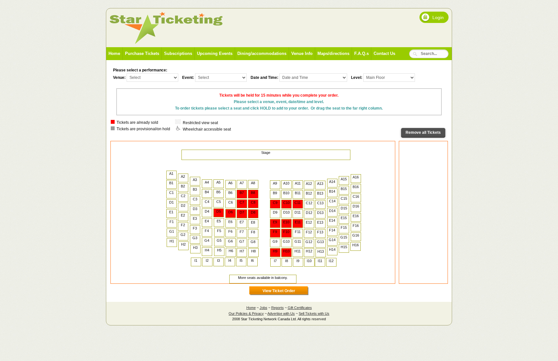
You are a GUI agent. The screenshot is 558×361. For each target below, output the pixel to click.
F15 (344, 227)
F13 (320, 232)
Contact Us (384, 53)
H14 (332, 249)
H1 (172, 241)
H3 (195, 248)
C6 (230, 202)
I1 (195, 260)
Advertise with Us (281, 313)
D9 (275, 212)
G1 (171, 231)
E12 (309, 222)
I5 (241, 260)
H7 (242, 251)
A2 (183, 176)
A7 (242, 183)
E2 (183, 215)
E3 (195, 218)
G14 (332, 240)
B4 (207, 192)
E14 (332, 220)
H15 (344, 247)
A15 (344, 179)
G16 (355, 235)
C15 (344, 198)
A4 (207, 182)
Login (438, 17)
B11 (298, 193)
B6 (230, 193)
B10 (286, 193)
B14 (332, 191)
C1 (171, 193)
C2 (183, 196)
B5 (218, 192)
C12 (309, 203)
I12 (331, 261)
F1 (172, 222)
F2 (183, 225)
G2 (183, 235)
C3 (195, 199)
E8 (253, 222)
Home (114, 53)
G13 (320, 242)
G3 (194, 238)
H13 (320, 251)
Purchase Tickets (142, 53)
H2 (183, 244)
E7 (242, 222)
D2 (183, 205)
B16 (356, 187)
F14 (332, 230)
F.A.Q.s (361, 53)
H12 (309, 251)
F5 (219, 231)
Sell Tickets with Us (314, 313)
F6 (230, 231)
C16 (356, 196)
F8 (253, 232)
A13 (320, 184)
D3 (195, 209)
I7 (275, 261)
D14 (332, 211)
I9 (297, 261)
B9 (275, 193)
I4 (229, 260)
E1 (171, 212)
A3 (195, 180)
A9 (275, 183)
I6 (252, 260)
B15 (344, 189)
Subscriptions (178, 53)
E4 (207, 221)
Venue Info (302, 53)
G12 (308, 242)
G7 (241, 241)
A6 (230, 183)
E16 (356, 216)
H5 (219, 250)
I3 (218, 260)
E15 (344, 218)
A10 (286, 183)
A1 (171, 173)
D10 (286, 212)
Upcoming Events (214, 53)
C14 (332, 201)
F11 (298, 232)
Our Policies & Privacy (246, 313)
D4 (207, 211)
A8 (253, 183)
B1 (171, 183)
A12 (309, 184)
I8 (286, 261)
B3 (195, 189)
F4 (207, 231)
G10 (286, 241)
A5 (218, 182)
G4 (206, 240)
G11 (297, 241)
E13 (320, 222)
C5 (218, 202)
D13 (320, 213)
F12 (309, 232)
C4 (207, 202)
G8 (253, 242)
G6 (230, 241)
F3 (195, 228)
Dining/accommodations (261, 53)
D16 (356, 206)
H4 (207, 250)
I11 (320, 261)
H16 (355, 245)
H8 (253, 251)
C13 (320, 203)
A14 (332, 182)
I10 (309, 261)
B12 (309, 193)
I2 (207, 260)
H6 (231, 251)
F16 (356, 226)
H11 (297, 251)
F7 (242, 232)
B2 (183, 186)
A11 (298, 183)
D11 (297, 212)
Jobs (263, 308)
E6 (230, 222)
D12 (309, 213)
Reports (277, 308)
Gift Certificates (300, 308)
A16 (356, 177)
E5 (219, 221)
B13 (320, 193)
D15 (344, 208)
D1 (171, 202)
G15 (343, 237)
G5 (219, 240)
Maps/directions (333, 53)
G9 (275, 241)
